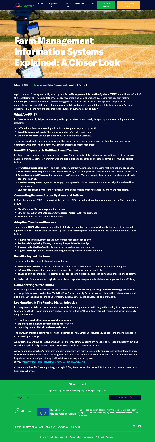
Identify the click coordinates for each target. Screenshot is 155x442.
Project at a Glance (53, 5)
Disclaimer (88, 436)
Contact (91, 3)
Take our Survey (106, 5)
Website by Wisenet (104, 436)
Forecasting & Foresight (76, 85)
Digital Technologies (56, 85)
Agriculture (41, 85)
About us (68, 5)
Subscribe (123, 397)
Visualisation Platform (128, 5)
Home (40, 3)
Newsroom (79, 3)
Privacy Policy (75, 436)
